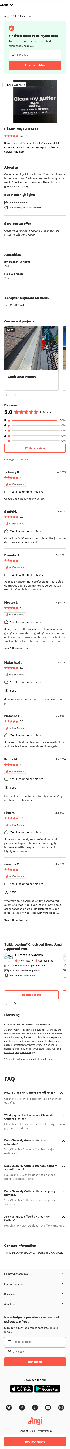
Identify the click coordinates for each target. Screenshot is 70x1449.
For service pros (13, 1284)
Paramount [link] (26, 16)
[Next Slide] (15, 395)
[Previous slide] (6, 1003)
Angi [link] (6, 16)
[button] (31, 358)
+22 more (19, 151)
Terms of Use (25, 1430)
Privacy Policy (44, 1430)
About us (9, 1304)
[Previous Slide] (6, 395)
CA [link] (14, 16)
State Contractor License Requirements (27, 1024)
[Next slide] (15, 1003)
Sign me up (35, 1362)
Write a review (35, 448)
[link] (31, 966)
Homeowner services (16, 1274)
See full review (13, 648)
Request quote (31, 995)
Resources (10, 1294)
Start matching (35, 65)
